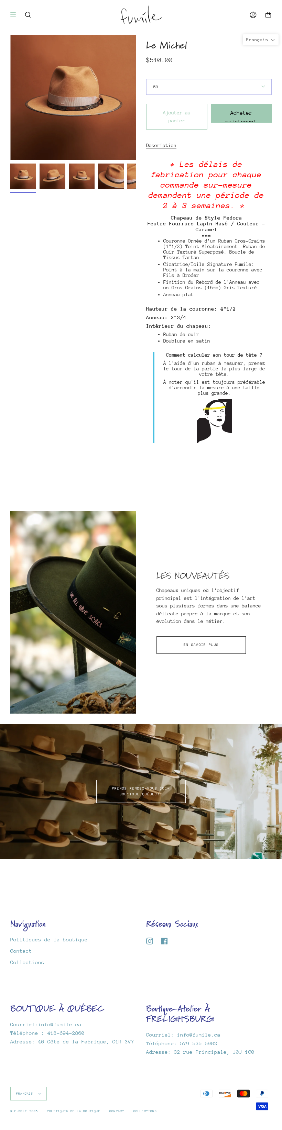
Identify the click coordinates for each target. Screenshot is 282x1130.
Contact (21, 951)
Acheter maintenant (241, 116)
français (25, 1093)
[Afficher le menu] (15, 15)
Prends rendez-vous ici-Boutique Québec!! (141, 791)
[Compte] (253, 14)
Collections (27, 962)
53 (155, 87)
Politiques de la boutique (49, 939)
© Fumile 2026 (24, 1111)
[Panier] (268, 14)
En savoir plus (201, 645)
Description (161, 145)
